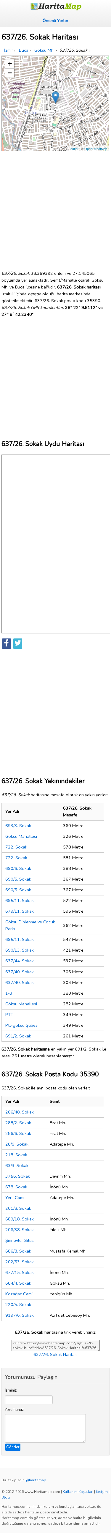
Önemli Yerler (55, 20)
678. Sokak (16, 1187)
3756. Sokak (17, 1176)
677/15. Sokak (19, 1272)
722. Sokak (16, 847)
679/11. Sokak (19, 911)
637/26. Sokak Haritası (55, 1354)
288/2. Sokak (18, 1123)
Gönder (13, 1447)
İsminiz (11, 1390)
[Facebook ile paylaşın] (6, 643)
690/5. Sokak (18, 879)
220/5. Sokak (18, 1305)
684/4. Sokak (18, 1283)
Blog (5, 1497)
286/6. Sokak (18, 1133)
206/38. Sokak (19, 1230)
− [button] (10, 73)
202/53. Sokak (19, 1262)
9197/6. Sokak (19, 1315)
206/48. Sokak (19, 1112)
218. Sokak (16, 1155)
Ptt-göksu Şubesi (21, 1025)
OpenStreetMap (95, 148)
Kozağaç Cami (19, 1294)
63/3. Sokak (16, 1165)
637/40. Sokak (19, 972)
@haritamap (35, 1480)
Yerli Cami (14, 1198)
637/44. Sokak (19, 961)
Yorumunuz (14, 1409)
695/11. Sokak (19, 900)
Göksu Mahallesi (21, 836)
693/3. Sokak (18, 826)
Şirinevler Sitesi (20, 1240)
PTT (9, 1015)
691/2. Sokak (18, 1036)
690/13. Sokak (19, 950)
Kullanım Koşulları (78, 1491)
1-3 (8, 993)
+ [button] (10, 63)
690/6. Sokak (18, 868)
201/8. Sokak (18, 1208)
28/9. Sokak (16, 1144)
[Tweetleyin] (17, 643)
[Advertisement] (55, 208)
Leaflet (73, 148)
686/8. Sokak (18, 1251)
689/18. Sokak (19, 1219)
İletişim (102, 1491)
